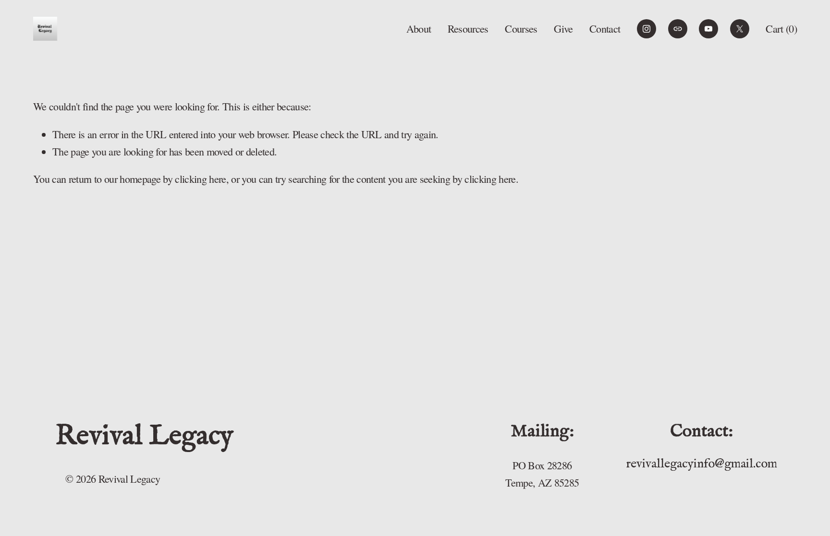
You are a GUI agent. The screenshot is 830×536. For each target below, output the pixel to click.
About (418, 29)
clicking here (200, 179)
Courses (521, 29)
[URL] (677, 28)
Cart (781, 29)
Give (563, 29)
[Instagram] (646, 28)
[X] (739, 28)
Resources (468, 29)
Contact (604, 29)
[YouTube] (708, 28)
